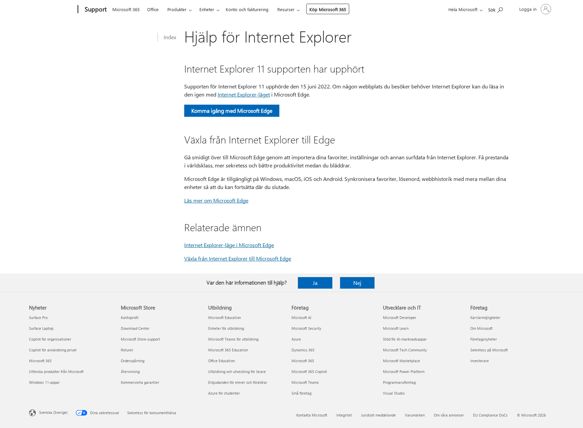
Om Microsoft (481, 328)
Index (170, 37)
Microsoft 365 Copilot (309, 371)
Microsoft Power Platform (403, 371)
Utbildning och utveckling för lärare (237, 371)
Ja (315, 282)
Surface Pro (38, 317)
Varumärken (415, 415)
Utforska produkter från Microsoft (56, 371)
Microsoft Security (306, 328)
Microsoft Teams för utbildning (233, 339)
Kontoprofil (130, 317)
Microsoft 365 (126, 9)
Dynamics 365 (303, 349)
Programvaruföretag (399, 382)
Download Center (135, 328)
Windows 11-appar (44, 382)
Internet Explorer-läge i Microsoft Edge (229, 244)
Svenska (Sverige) (53, 412)
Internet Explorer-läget (244, 94)
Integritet (344, 415)
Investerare (479, 360)
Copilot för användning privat (53, 349)
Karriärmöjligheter (485, 317)
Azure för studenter (224, 393)
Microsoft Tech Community (405, 349)
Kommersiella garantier (140, 382)
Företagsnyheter (483, 339)
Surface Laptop (41, 328)
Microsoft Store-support (140, 339)
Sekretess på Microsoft (489, 349)
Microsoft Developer (399, 317)
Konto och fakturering (247, 9)
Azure (296, 339)
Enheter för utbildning (226, 328)
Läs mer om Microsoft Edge (216, 200)
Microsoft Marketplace (401, 360)
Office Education (221, 360)
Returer (127, 349)
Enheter (206, 9)
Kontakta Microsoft (311, 415)
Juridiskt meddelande (378, 415)
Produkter (177, 9)
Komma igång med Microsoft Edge (231, 110)
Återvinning (130, 371)
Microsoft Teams (305, 382)
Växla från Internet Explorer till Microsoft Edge (237, 258)
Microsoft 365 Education (228, 349)
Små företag (301, 393)
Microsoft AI (301, 317)
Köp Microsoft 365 (327, 9)
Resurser (286, 9)
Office (153, 9)
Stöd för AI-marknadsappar (405, 339)
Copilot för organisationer (50, 339)
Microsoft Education (224, 317)
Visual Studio (394, 393)
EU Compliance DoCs (490, 415)
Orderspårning (132, 360)
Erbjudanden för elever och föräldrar (237, 382)
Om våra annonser (449, 415)
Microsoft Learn (396, 328)
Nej (357, 282)
